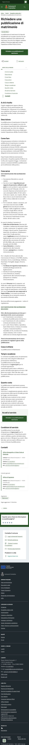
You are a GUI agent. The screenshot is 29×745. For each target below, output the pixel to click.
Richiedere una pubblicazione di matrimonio (14, 52)
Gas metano (4, 696)
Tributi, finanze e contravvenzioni (9, 626)
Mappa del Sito (22, 739)
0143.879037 (11, 461)
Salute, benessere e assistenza (9, 623)
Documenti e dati (5, 585)
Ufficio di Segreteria (8, 477)
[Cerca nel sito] (24, 7)
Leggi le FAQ (4, 714)
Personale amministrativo (8, 596)
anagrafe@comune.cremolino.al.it (15, 463)
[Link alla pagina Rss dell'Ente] (2, 728)
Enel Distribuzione (6, 694)
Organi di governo (5, 590)
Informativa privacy (6, 704)
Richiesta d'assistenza (7, 720)
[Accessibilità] (4, 740)
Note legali (4, 707)
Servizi (7, 13)
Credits (9, 739)
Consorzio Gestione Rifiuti (8, 699)
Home (2, 13)
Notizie (3, 637)
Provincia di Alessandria (7, 689)
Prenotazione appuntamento (8, 718)
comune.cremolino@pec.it (12, 465)
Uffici (2, 598)
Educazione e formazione (7, 618)
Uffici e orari (4, 674)
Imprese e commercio (6, 620)
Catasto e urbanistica (6, 615)
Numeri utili (4, 677)
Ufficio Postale (5, 702)
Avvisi (2, 640)
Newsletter (4, 730)
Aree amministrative (6, 582)
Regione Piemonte (6, 2)
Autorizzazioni (4, 612)
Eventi (2, 652)
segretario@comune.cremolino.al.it (15, 486)
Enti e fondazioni (5, 588)
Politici (2, 593)
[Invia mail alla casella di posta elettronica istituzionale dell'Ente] (14, 669)
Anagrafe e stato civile (15, 13)
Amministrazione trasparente (9, 712)
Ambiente (3, 607)
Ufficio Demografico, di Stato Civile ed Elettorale (13, 453)
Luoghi (3, 649)
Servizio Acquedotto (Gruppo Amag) (10, 691)
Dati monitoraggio (5, 737)
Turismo (3, 628)
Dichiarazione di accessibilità (8, 710)
